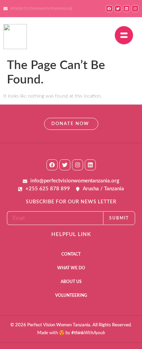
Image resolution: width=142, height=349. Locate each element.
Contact (71, 254)
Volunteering (71, 295)
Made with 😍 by (71, 333)
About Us (71, 282)
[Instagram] (77, 164)
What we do (71, 268)
